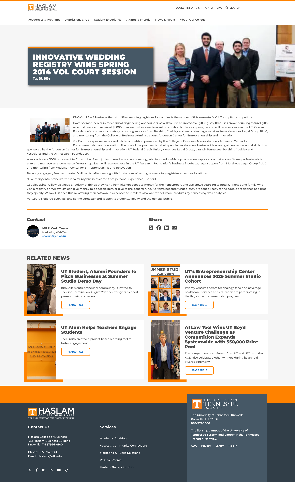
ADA (194, 445)
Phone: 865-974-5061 (42, 452)
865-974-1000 (200, 423)
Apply (209, 7)
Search (235, 7)
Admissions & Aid (77, 19)
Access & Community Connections (124, 445)
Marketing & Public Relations (120, 453)
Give (219, 7)
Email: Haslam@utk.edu (45, 456)
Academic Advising (113, 438)
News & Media (165, 19)
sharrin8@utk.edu (54, 236)
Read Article (75, 305)
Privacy (206, 445)
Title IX (232, 445)
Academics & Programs (44, 19)
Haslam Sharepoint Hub (116, 467)
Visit (199, 7)
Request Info (183, 7)
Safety (220, 445)
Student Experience (108, 19)
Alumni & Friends (138, 19)
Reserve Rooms (110, 460)
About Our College (193, 19)
